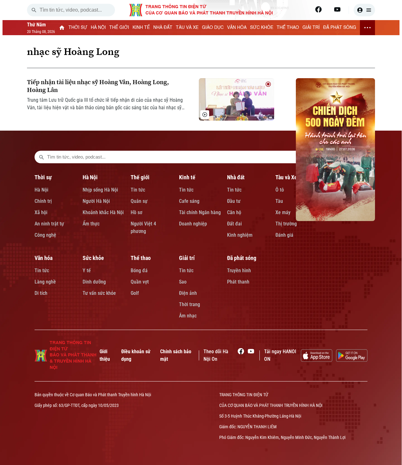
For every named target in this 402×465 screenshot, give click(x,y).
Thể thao (141, 258)
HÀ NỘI (98, 27)
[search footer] (41, 157)
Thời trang (189, 304)
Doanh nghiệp (193, 224)
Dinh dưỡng (94, 282)
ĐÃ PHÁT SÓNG (339, 27)
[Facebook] (318, 9)
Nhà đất (236, 177)
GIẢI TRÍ (311, 27)
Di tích (41, 293)
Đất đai (234, 224)
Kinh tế (187, 177)
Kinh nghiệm (240, 235)
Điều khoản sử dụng (135, 355)
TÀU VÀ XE (187, 27)
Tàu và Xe (286, 177)
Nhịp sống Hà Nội (100, 190)
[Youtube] (337, 9)
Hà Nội (41, 190)
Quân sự (139, 201)
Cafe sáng (189, 201)
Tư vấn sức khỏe (99, 293)
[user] (364, 10)
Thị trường (286, 224)
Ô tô (279, 190)
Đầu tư (234, 201)
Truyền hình (239, 270)
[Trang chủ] (62, 27)
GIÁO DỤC (213, 27)
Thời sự (43, 177)
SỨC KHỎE (261, 27)
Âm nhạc (188, 316)
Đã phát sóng (241, 258)
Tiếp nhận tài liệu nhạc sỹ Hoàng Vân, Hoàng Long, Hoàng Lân (98, 86)
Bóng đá (139, 270)
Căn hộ (234, 212)
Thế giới (140, 177)
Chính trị (43, 201)
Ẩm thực (91, 224)
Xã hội (41, 212)
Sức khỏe (93, 258)
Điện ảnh (188, 293)
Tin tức (138, 190)
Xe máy (283, 212)
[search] (34, 10)
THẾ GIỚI (119, 27)
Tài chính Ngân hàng (200, 212)
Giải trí (187, 258)
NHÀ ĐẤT (162, 27)
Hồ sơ (136, 212)
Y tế (87, 270)
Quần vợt (140, 282)
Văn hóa (43, 258)
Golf (135, 293)
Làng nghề (45, 282)
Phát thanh (238, 282)
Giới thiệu (105, 355)
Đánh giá (284, 235)
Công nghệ (45, 235)
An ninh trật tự (49, 224)
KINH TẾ (141, 27)
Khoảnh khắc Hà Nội (103, 212)
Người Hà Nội (96, 201)
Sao (183, 282)
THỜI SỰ (77, 27)
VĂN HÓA (237, 27)
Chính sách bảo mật (175, 355)
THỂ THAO (288, 27)
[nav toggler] (367, 27)
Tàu (279, 201)
